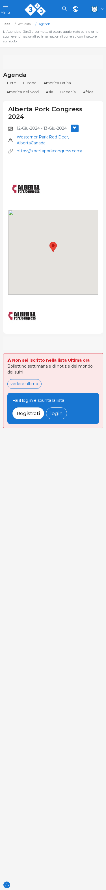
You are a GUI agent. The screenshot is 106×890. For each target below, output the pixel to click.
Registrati (28, 413)
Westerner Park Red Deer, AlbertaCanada (43, 140)
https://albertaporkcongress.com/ (49, 150)
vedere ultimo (24, 383)
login (56, 413)
